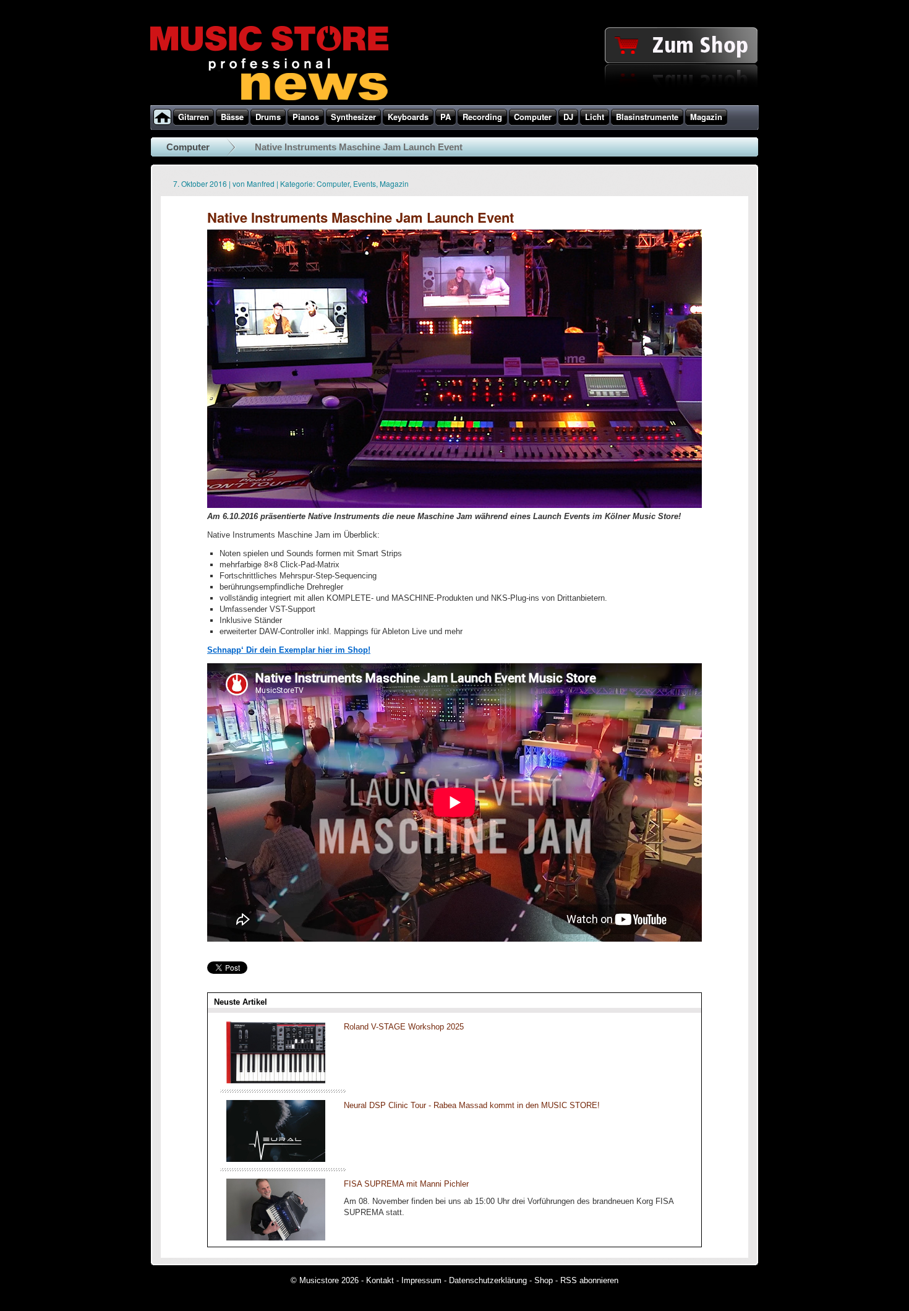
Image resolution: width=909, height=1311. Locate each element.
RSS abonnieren (589, 1280)
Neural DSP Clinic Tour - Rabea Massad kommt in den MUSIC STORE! (472, 1105)
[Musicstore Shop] (454, 102)
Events (364, 183)
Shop (543, 1280)
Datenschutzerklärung (488, 1280)
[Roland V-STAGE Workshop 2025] (275, 1080)
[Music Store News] (269, 99)
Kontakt (380, 1280)
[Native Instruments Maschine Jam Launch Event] (454, 505)
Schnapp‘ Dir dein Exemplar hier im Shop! (288, 650)
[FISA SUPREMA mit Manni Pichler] (275, 1237)
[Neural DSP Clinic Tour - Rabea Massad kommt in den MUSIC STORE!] (275, 1159)
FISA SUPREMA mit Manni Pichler (406, 1183)
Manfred (261, 183)
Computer (188, 147)
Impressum (421, 1280)
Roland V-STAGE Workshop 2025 (404, 1026)
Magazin (394, 183)
